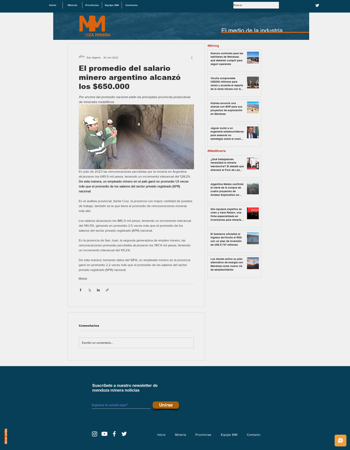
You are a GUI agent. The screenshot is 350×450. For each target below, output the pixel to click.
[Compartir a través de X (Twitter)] (89, 290)
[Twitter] (317, 5)
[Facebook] (114, 433)
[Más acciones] (192, 57)
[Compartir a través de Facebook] (80, 290)
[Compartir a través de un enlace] (107, 290)
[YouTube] (104, 433)
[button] (92, 5)
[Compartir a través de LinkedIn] (98, 290)
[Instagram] (94, 433)
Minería (83, 278)
